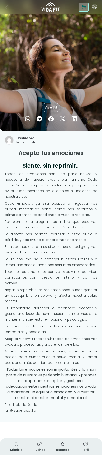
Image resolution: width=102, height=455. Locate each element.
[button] (94, 6)
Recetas (62, 450)
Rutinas (39, 450)
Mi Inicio (16, 450)
